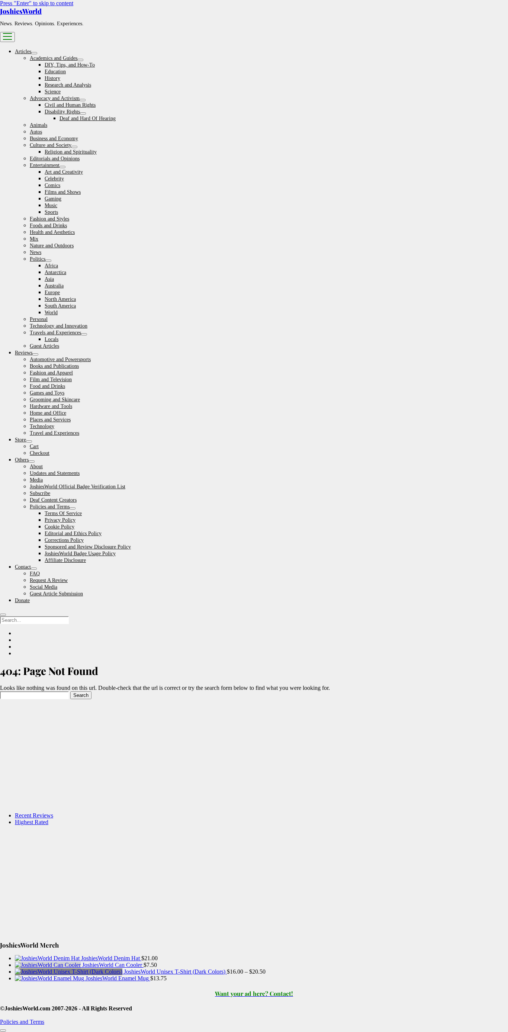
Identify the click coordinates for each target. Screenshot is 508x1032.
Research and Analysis (68, 85)
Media (36, 480)
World (51, 312)
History (52, 78)
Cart (34, 446)
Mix (34, 239)
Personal (39, 319)
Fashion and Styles (49, 219)
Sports (51, 212)
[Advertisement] (223, 754)
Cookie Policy (59, 527)
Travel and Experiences (54, 433)
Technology (42, 426)
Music (51, 205)
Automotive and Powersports (60, 359)
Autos (36, 132)
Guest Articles (44, 346)
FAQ (35, 573)
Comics (52, 185)
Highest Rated (31, 822)
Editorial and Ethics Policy (73, 533)
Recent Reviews (34, 815)
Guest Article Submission (56, 594)
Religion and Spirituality (71, 152)
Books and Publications (54, 366)
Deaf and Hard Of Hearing (88, 118)
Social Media (43, 587)
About (36, 466)
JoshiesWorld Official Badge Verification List (77, 486)
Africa (51, 266)
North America (60, 299)
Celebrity (54, 178)
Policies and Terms (50, 506)
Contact (23, 567)
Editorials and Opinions (55, 158)
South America (60, 306)
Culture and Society (50, 145)
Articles (23, 51)
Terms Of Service (63, 513)
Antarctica (55, 272)
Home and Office (48, 413)
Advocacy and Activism (55, 98)
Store (20, 440)
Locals (51, 339)
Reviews (23, 353)
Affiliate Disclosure (65, 560)
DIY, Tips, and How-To (70, 65)
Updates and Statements (55, 473)
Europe (52, 292)
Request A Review (49, 580)
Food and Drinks (47, 386)
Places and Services (50, 419)
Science (53, 91)
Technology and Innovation (58, 326)
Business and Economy (54, 138)
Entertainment (45, 165)
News (35, 252)
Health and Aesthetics (52, 232)
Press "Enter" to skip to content (36, 3)
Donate (22, 600)
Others (22, 460)
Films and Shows (63, 192)
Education (55, 71)
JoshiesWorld (21, 11)
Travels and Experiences (55, 332)
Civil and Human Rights (70, 105)
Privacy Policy (60, 520)
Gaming (53, 199)
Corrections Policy (64, 540)
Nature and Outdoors (52, 245)
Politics (37, 259)
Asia (49, 279)
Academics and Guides (53, 58)
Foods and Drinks (48, 225)
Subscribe (40, 493)
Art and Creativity (64, 172)
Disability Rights (62, 112)
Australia (54, 286)
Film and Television (51, 379)
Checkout (39, 453)
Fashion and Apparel (51, 373)
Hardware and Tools (51, 406)
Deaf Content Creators (53, 500)
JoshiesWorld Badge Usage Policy (80, 553)
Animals (38, 125)
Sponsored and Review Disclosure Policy (88, 547)
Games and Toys (47, 393)
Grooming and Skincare (55, 399)
